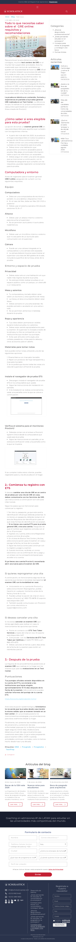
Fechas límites (60, 52)
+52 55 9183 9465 (14, 893)
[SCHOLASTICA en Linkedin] (12, 900)
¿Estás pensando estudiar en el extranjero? (61, 39)
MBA (17, 747)
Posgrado (26, 747)
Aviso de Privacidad (56, 869)
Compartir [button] (11, 755)
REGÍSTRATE (59, 925)
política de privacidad (66, 921)
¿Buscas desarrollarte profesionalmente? (62, 32)
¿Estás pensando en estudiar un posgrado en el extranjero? (37, 919)
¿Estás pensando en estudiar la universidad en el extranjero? (37, 897)
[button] (37, 7)
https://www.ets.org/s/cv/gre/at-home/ (20, 699)
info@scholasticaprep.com (18, 890)
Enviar (38, 874)
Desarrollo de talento (36, 891)
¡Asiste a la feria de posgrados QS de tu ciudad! (65, 88)
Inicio (7, 17)
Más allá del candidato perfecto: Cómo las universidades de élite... (66, 106)
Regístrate (53, 2)
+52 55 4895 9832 (14, 897)
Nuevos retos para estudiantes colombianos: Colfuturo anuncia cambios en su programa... (36, 790)
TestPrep (10, 749)
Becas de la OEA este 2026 (15, 786)
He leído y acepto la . (63, 921)
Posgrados (39, 747)
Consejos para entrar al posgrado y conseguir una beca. (38, 927)
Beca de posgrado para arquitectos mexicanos (58, 787)
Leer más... (14, 804)
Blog (13, 17)
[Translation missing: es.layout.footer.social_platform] (22, 900)
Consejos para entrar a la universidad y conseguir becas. (37, 905)
